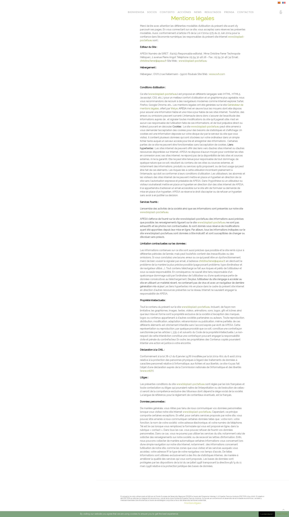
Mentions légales (192, 502)
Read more (282, 514)
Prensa (229, 12)
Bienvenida (136, 12)
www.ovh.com (217, 74)
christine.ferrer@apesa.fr (153, 60)
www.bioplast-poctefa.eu (193, 60)
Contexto (167, 12)
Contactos (245, 12)
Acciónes (184, 12)
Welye (174, 108)
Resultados (213, 12)
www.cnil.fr (147, 370)
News (198, 12)
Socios (152, 12)
